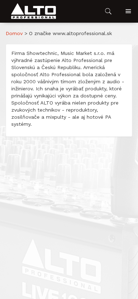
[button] (34, 11)
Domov (14, 33)
